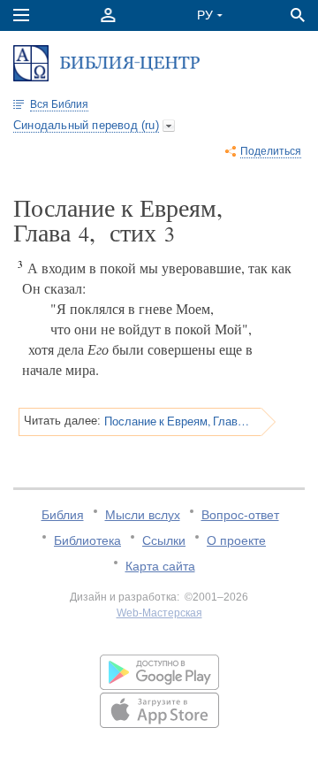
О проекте (236, 540)
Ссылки (164, 540)
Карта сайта (160, 566)
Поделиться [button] (270, 151)
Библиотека (87, 540)
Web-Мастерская (159, 613)
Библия (63, 515)
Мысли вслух (142, 515)
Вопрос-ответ (240, 515)
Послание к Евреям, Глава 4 (176, 421)
